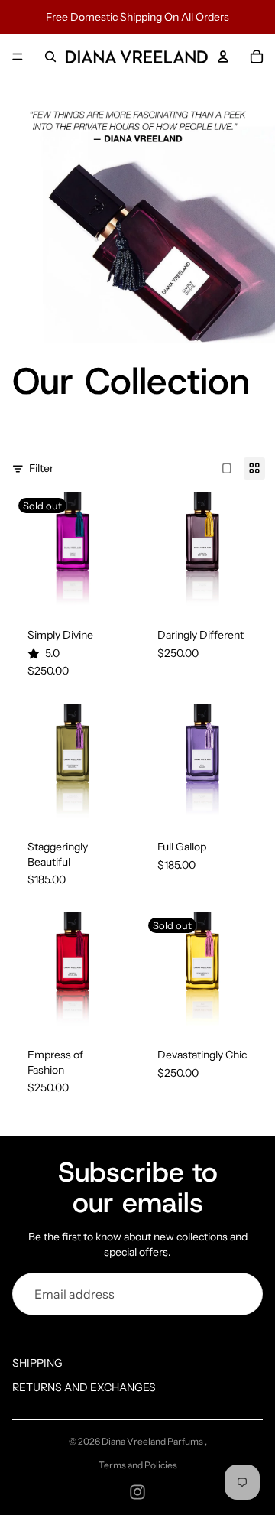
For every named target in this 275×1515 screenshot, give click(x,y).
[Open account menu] (223, 56)
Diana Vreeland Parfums (153, 1441)
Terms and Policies (138, 1465)
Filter (41, 468)
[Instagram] (137, 1492)
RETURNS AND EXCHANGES (84, 1387)
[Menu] (17, 56)
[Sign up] (241, 1294)
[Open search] (50, 56)
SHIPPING (37, 1363)
